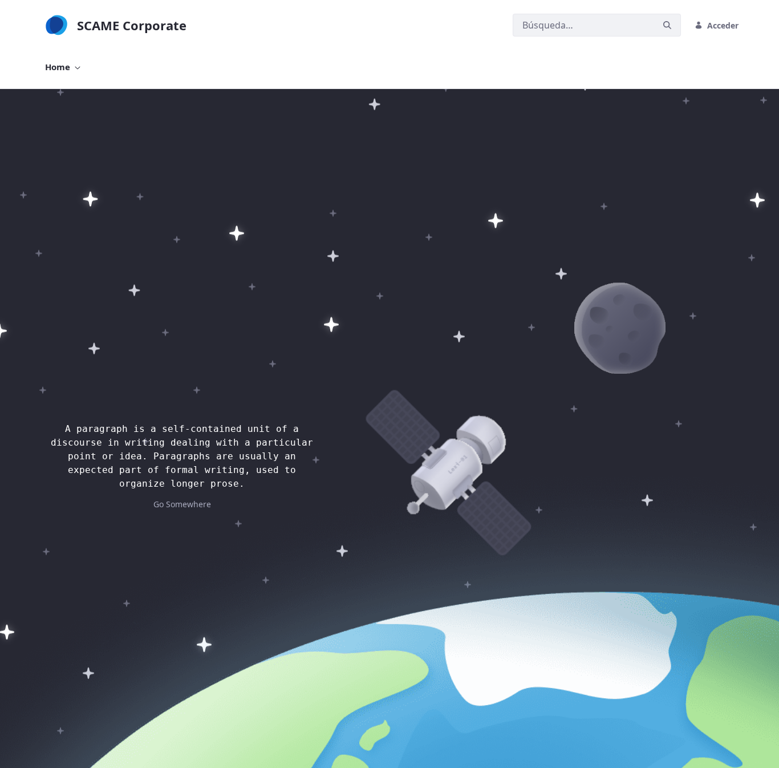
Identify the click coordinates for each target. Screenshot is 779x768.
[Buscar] (667, 25)
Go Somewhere (182, 504)
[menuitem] (62, 67)
